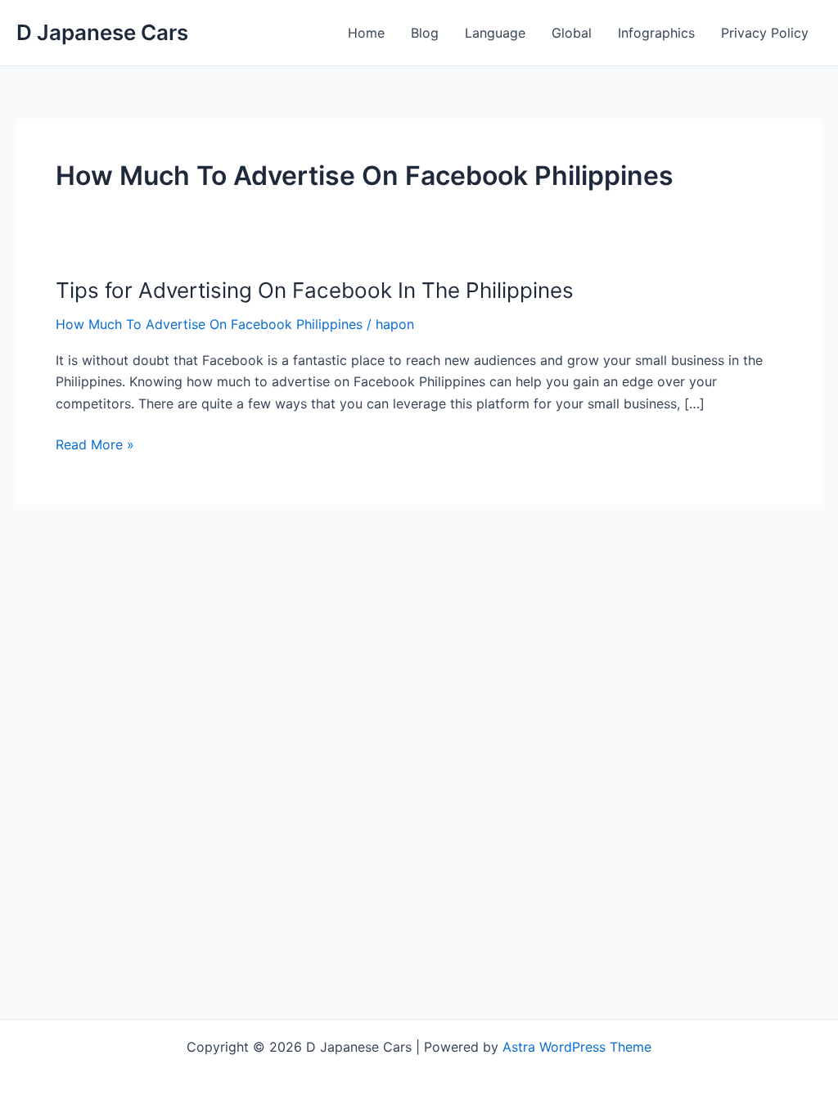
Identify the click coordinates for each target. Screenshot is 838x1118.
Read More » (95, 445)
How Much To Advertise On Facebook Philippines (209, 324)
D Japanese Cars (102, 32)
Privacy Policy (765, 33)
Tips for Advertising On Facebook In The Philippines (315, 290)
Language (495, 33)
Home (366, 33)
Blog (425, 33)
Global (572, 33)
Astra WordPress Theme (576, 1047)
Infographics (656, 33)
